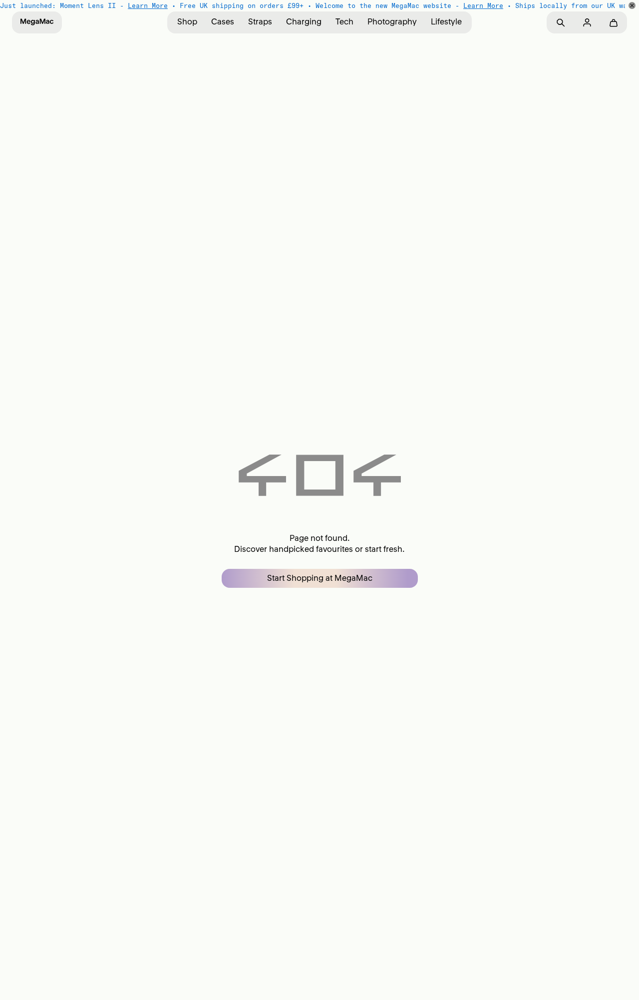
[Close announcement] (632, 5)
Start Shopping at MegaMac (319, 578)
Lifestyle (446, 21)
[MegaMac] (37, 22)
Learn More (148, 5)
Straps (260, 21)
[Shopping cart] (613, 22)
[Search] (560, 22)
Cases (222, 21)
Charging (303, 21)
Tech (344, 21)
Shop (187, 21)
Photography (392, 21)
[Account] (587, 22)
